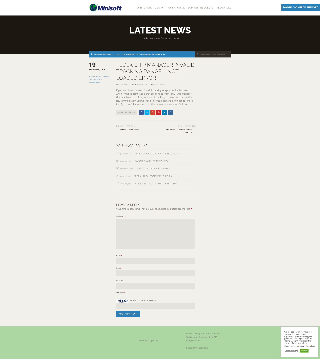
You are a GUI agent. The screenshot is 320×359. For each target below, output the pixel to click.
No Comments (142, 85)
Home (96, 54)
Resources (223, 7)
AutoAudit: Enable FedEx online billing (155, 153)
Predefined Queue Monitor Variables (179, 130)
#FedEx (98, 77)
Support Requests (200, 7)
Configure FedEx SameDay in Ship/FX (156, 183)
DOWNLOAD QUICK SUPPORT (300, 7)
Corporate (144, 7)
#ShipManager (95, 82)
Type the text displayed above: (142, 301)
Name (119, 256)
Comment (121, 216)
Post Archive (176, 7)
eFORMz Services (107, 54)
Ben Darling (124, 85)
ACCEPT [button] (304, 350)
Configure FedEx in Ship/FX (153, 168)
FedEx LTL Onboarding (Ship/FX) (153, 176)
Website (119, 280)
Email (119, 268)
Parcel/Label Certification (152, 161)
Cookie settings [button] (291, 351)
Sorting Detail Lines (129, 129)
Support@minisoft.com (197, 348)
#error (92, 77)
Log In (159, 7)
